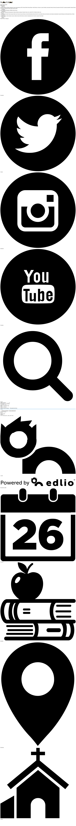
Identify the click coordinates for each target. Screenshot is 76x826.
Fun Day (34, 15)
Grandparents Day (30, 15)
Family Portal (8, 13)
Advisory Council (41, 7)
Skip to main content (3, 4)
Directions (6, 8)
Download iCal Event (13, 408)
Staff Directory (35, 7)
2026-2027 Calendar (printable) (65, 7)
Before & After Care (37, 12)
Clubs (8, 15)
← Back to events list (4, 410)
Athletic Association (47, 7)
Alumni (72, 7)
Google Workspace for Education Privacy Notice (66, 13)
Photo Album (10, 8)
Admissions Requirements (8, 12)
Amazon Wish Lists (14, 13)
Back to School (24, 15)
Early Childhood (3, 10)
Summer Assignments (54, 13)
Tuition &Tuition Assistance (17, 12)
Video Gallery (15, 8)
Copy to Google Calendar (4, 408)
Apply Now (2, 12)
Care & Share (40, 13)
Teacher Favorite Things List (22, 13)
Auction (37, 15)
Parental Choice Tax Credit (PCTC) (28, 12)
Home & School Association (55, 7)
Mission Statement (10, 7)
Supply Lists (49, 13)
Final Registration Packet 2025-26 (32, 13)
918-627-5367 (2, 413)
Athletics (5, 15)
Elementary (8, 10)
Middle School (12, 10)
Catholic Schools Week (18, 15)
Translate (8, 403)
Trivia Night (41, 15)
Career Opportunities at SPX (18, 7)
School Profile (25, 7)
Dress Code (45, 13)
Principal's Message (3, 7)
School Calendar (3, 13)
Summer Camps (11, 15)
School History (30, 7)
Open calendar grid (12, 410)
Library (16, 10)
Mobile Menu (2, 5)
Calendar (1, 15)
